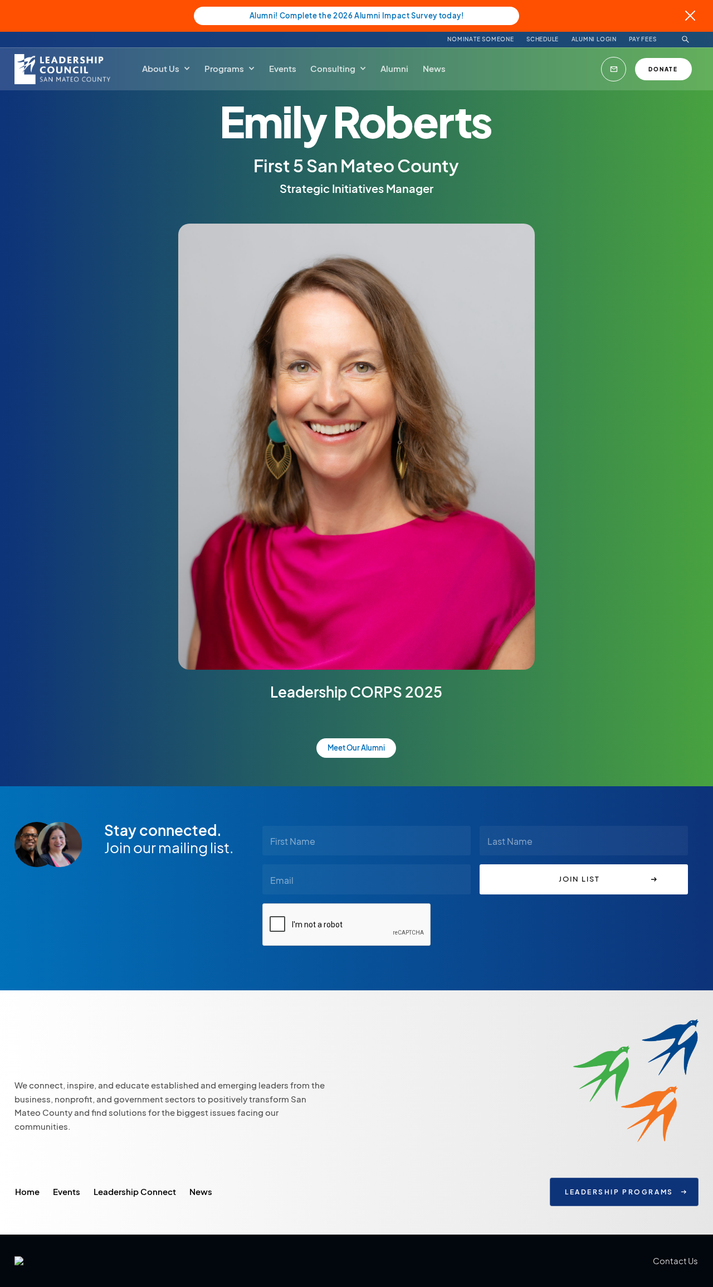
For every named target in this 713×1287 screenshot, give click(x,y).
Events (66, 1191)
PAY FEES (642, 39)
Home (27, 1191)
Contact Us (675, 1260)
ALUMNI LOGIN (594, 39)
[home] (64, 69)
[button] (166, 68)
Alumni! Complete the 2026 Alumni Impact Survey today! (357, 15)
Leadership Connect (135, 1191)
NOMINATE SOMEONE (480, 39)
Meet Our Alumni (356, 747)
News (200, 1191)
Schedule (542, 39)
